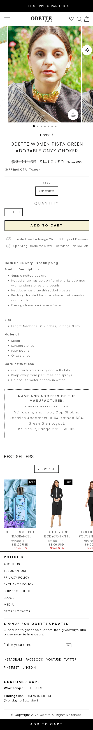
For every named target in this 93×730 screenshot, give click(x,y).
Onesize (46, 191)
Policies (13, 557)
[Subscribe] (69, 645)
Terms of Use (15, 571)
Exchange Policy (18, 584)
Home (45, 135)
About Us (12, 564)
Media (9, 604)
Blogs (9, 598)
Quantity (46, 203)
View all (46, 469)
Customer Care (22, 682)
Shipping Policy (17, 591)
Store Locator (17, 611)
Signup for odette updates (36, 623)
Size (47, 182)
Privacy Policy (16, 577)
